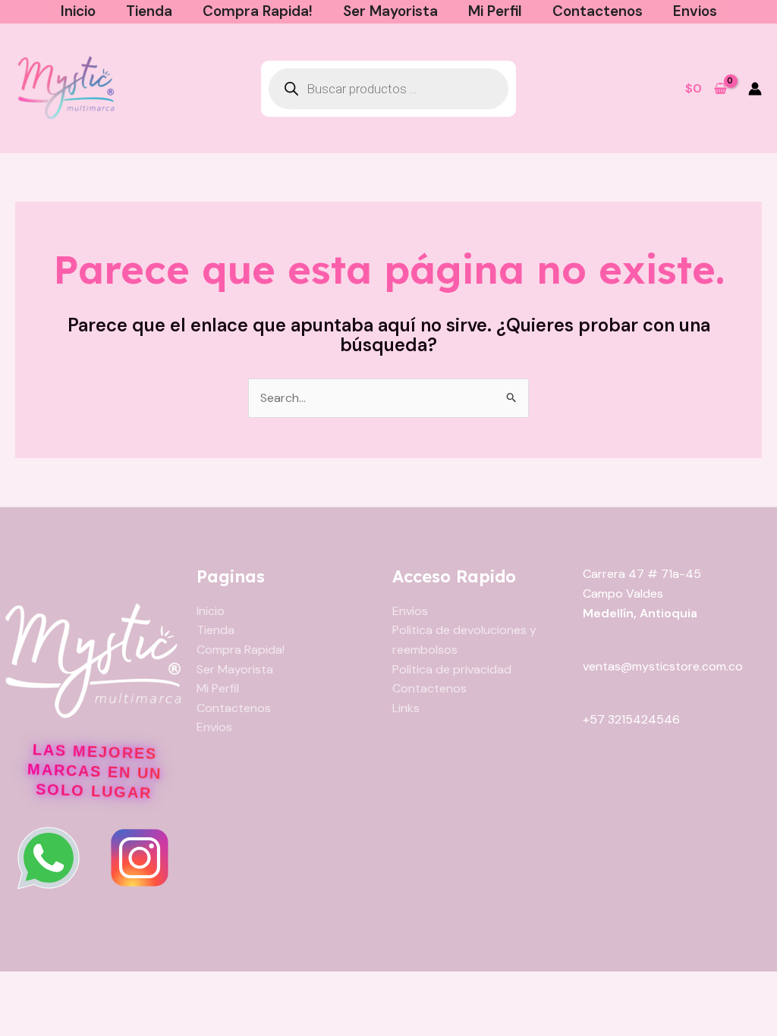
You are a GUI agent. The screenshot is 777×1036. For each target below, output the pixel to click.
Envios (695, 11)
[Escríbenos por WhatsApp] (49, 858)
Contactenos (597, 11)
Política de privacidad (451, 669)
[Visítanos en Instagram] (140, 858)
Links (406, 708)
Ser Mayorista (390, 11)
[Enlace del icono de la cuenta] (755, 89)
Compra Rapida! (258, 11)
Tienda (149, 11)
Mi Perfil (495, 11)
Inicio (78, 11)
